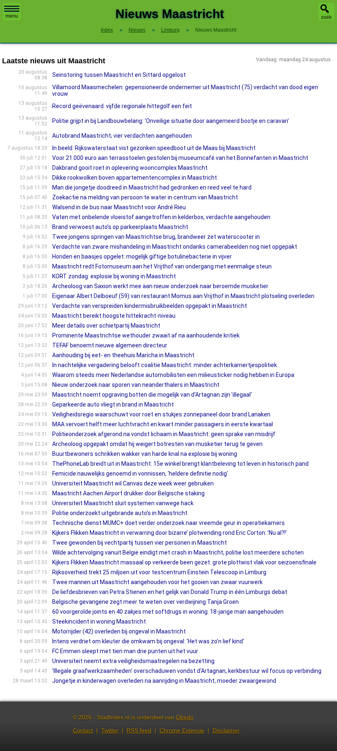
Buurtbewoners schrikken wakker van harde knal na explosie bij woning (144, 454)
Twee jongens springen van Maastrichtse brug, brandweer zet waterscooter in (156, 236)
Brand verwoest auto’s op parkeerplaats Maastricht (120, 227)
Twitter (109, 730)
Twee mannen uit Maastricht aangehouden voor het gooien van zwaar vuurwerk (157, 582)
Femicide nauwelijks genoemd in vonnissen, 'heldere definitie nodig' (140, 473)
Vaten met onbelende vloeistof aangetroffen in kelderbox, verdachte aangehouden (161, 217)
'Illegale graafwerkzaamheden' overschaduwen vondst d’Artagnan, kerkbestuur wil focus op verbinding (186, 671)
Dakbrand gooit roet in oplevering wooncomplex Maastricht (130, 167)
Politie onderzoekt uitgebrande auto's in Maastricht (119, 513)
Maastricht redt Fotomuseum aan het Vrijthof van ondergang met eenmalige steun (162, 266)
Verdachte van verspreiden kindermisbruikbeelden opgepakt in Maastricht (149, 306)
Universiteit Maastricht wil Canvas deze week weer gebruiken (133, 483)
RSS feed (139, 730)
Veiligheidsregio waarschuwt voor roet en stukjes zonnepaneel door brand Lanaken (161, 414)
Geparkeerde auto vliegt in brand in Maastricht (113, 404)
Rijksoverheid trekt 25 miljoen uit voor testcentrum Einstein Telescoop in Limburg (159, 572)
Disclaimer (226, 730)
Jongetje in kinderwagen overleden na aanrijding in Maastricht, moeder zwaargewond (164, 680)
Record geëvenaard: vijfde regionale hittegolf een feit (122, 106)
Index (107, 30)
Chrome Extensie (181, 730)
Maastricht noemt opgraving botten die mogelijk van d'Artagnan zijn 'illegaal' (152, 394)
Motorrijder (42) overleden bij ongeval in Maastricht (119, 631)
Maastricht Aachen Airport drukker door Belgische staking (128, 493)
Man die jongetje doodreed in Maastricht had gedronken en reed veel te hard (152, 187)
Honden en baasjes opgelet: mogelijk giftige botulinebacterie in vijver (142, 256)
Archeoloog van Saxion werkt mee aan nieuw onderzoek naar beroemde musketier (160, 286)
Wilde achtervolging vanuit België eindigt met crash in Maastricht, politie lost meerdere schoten (178, 552)
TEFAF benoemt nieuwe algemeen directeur (109, 345)
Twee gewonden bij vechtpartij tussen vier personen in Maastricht (139, 542)
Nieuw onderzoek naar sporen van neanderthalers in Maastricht (135, 384)
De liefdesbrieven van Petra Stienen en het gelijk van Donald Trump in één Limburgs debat (169, 592)
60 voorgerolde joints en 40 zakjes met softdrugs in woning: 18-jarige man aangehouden (168, 611)
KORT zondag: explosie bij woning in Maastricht (114, 276)
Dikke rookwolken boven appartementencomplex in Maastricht (134, 177)
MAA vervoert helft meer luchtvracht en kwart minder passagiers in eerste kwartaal (162, 424)
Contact (83, 730)
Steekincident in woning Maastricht (99, 621)
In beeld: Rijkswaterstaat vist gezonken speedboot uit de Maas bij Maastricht (154, 148)
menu (11, 16)
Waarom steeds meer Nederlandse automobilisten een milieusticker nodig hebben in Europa (173, 375)
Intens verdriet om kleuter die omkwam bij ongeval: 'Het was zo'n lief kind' (148, 641)
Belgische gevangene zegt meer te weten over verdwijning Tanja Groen (145, 601)
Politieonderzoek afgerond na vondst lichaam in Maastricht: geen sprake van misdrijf (163, 434)
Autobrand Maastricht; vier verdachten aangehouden (122, 135)
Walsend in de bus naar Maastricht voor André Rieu (119, 207)
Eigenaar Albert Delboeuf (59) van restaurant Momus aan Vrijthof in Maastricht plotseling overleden (183, 296)
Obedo (185, 717)
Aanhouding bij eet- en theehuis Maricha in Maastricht (123, 355)
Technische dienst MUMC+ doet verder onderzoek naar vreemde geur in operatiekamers (168, 523)
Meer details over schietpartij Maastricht (106, 325)
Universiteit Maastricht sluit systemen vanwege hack (123, 503)
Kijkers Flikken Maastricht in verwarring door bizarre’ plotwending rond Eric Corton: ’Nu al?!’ (169, 532)
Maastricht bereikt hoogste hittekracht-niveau (113, 315)
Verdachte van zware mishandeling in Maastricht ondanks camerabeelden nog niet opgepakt (174, 246)
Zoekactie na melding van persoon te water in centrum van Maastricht (145, 197)
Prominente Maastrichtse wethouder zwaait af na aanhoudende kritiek (146, 335)
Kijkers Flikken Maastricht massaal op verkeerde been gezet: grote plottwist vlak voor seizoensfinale (184, 562)
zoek (326, 17)
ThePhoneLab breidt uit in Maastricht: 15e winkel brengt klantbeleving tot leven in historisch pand (180, 463)
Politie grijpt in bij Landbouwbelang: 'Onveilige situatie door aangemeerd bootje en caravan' (170, 121)
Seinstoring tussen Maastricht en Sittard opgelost (119, 75)
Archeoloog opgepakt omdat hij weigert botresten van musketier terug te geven (157, 444)
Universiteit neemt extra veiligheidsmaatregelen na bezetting (133, 661)
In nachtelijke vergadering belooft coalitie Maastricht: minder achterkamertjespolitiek (164, 365)
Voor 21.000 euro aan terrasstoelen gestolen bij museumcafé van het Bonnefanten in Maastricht (180, 158)
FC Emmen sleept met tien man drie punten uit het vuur (125, 651)
